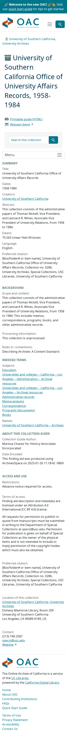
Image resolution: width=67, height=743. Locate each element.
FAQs (5, 703)
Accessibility (10, 724)
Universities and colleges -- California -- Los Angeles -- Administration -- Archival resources (32, 378)
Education (9, 370)
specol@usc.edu (13, 640)
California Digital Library (42, 682)
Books (6, 415)
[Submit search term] (53, 140)
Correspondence (14, 406)
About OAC (10, 694)
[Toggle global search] (60, 24)
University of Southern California (25, 199)
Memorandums (13, 401)
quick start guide (20, 9)
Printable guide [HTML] (26, 119)
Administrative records (18, 397)
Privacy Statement (15, 720)
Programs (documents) (18, 410)
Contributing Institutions (19, 699)
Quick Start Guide (14, 708)
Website (8, 645)
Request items (20, 124)
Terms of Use (11, 715)
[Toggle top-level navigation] (50, 24)
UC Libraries (19, 678)
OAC (20, 22)
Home (6, 690)
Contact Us (10, 729)
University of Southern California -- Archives (33, 425)
